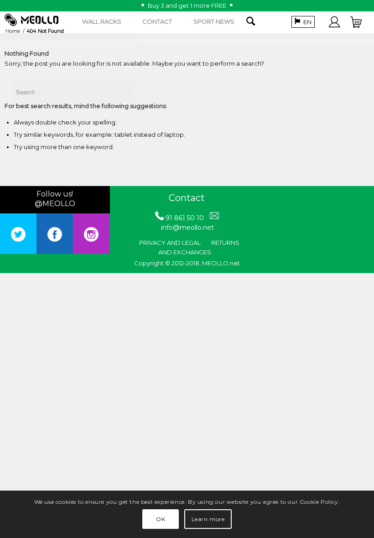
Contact (187, 197)
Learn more (208, 519)
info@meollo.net (187, 227)
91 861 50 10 (185, 218)
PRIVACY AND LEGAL (170, 242)
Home (12, 31)
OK (160, 519)
